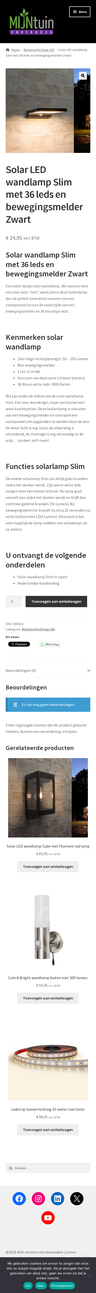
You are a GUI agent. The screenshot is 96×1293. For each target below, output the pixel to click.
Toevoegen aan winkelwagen (56, 601)
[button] (83, 76)
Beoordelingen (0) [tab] (21, 670)
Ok (28, 1286)
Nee (41, 1286)
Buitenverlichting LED (39, 50)
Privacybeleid (62, 1286)
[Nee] (89, 1275)
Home (15, 50)
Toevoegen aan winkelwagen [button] (48, 866)
